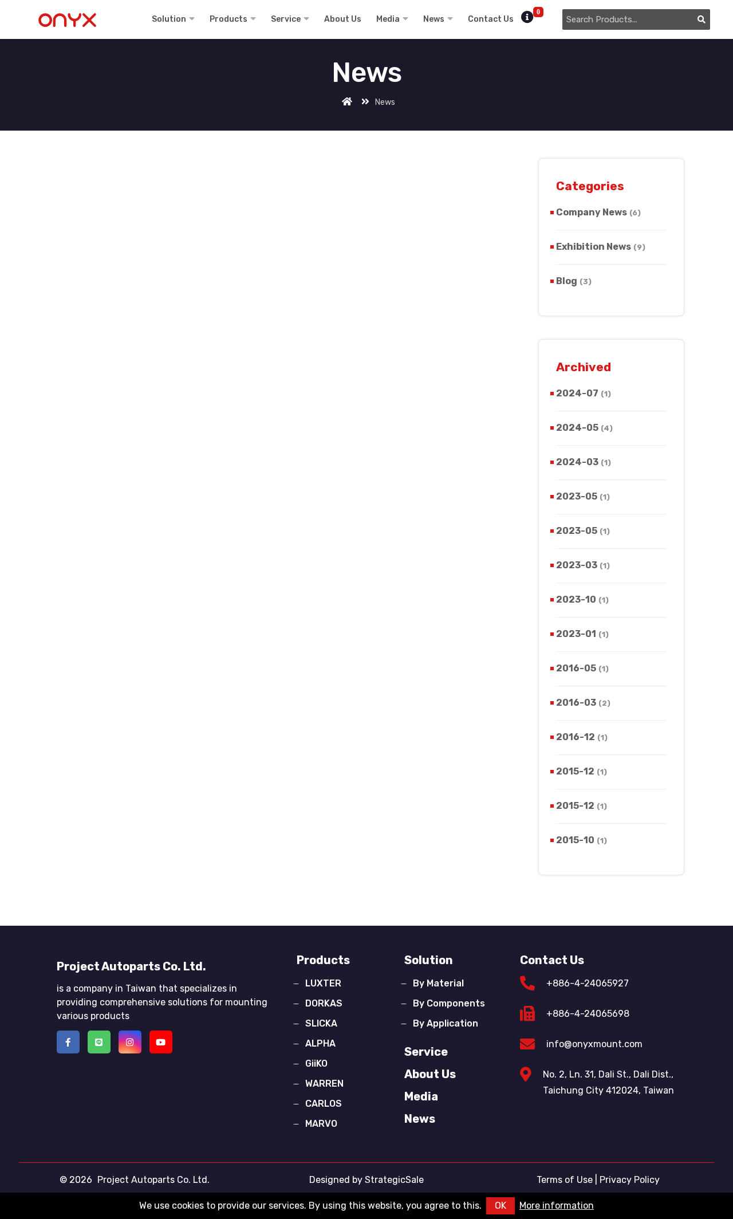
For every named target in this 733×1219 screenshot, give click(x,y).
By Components (449, 1003)
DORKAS (323, 1003)
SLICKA (321, 1023)
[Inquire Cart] (529, 18)
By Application (445, 1023)
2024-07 (583, 393)
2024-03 (583, 462)
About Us (342, 19)
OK (500, 1205)
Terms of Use (565, 1179)
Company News (598, 212)
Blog (574, 281)
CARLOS (323, 1103)
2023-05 (583, 496)
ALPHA (320, 1043)
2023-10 (582, 599)
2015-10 (581, 840)
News (433, 19)
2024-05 (584, 427)
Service (286, 19)
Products (228, 19)
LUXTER (323, 983)
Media (388, 19)
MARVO (321, 1123)
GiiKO (316, 1063)
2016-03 (583, 702)
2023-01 (582, 633)
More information (556, 1205)
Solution (169, 19)
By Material (438, 983)
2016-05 (582, 668)
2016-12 (582, 737)
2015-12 (581, 771)
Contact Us (491, 19)
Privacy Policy (630, 1179)
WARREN (324, 1083)
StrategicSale (394, 1179)
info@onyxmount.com (594, 1044)
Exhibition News (600, 246)
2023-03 (583, 565)
